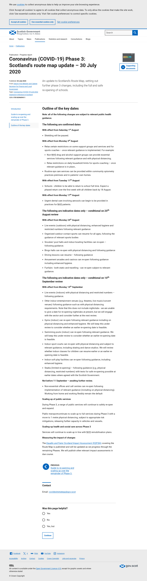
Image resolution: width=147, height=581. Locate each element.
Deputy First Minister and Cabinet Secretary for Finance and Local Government (23, 86)
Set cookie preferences (68, 22)
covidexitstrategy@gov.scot (62, 492)
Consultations (76, 39)
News (29, 39)
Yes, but (50, 526)
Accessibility (13, 558)
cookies (21, 4)
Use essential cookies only (43, 22)
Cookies (41, 558)
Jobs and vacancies (69, 558)
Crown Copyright (53, 558)
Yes (48, 513)
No (48, 520)
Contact (32, 558)
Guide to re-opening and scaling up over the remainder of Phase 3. (20, 117)
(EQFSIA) (73, 443)
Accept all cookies (18, 22)
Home (11, 46)
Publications (40, 39)
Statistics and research (58, 39)
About (11, 39)
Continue (47, 535)
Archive (23, 558)
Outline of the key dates (20, 125)
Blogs (88, 39)
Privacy (82, 558)
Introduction (16, 109)
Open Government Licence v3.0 (48, 568)
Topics (20, 39)
